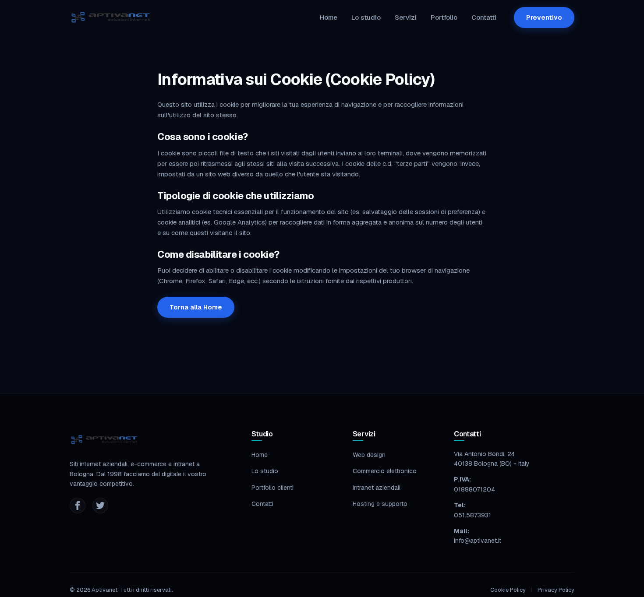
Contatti (483, 17)
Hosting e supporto (380, 504)
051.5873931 (472, 515)
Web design (369, 455)
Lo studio (366, 17)
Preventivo (544, 17)
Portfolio (444, 17)
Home (328, 17)
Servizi (406, 17)
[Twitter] (100, 505)
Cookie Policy (508, 589)
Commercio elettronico (385, 471)
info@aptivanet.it (477, 540)
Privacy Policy (556, 589)
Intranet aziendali (376, 488)
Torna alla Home (196, 307)
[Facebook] (77, 505)
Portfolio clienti (272, 488)
